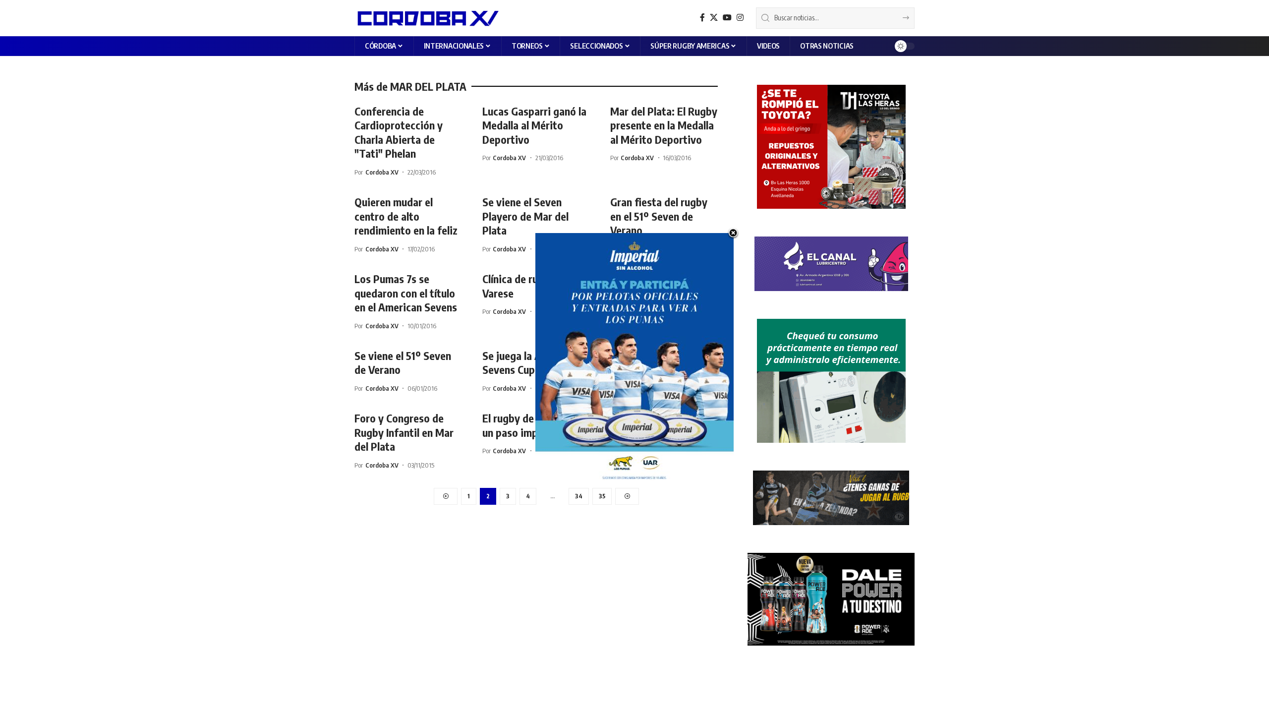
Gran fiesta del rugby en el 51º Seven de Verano (658, 216)
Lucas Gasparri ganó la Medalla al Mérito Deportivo (534, 125)
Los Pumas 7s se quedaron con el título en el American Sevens (405, 293)
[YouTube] (727, 17)
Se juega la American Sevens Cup (530, 363)
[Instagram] (740, 17)
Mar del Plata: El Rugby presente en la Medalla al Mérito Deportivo (663, 125)
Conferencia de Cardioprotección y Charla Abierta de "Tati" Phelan (398, 132)
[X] (713, 17)
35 (602, 496)
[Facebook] (702, 17)
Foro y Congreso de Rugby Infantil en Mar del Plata (404, 432)
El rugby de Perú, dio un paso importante (530, 425)
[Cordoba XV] (426, 18)
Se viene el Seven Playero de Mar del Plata (525, 216)
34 (578, 496)
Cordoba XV (382, 172)
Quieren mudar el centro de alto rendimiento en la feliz (406, 216)
